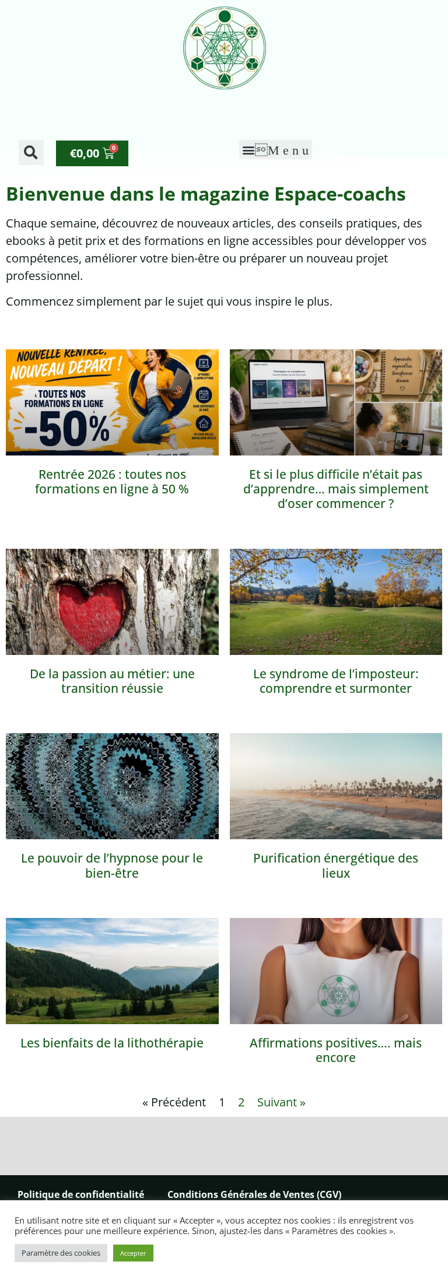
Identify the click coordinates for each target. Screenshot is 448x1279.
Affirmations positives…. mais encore (336, 1050)
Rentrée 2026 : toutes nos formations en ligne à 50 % (112, 481)
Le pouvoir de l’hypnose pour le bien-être (112, 865)
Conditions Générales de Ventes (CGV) (254, 1194)
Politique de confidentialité (81, 1194)
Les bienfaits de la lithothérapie (112, 1043)
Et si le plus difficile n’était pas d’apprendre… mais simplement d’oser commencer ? (336, 488)
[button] (31, 152)
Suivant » (281, 1102)
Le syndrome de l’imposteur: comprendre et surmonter (336, 680)
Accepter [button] (133, 1253)
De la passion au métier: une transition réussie (112, 680)
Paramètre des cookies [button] (61, 1253)
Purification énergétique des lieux (335, 865)
